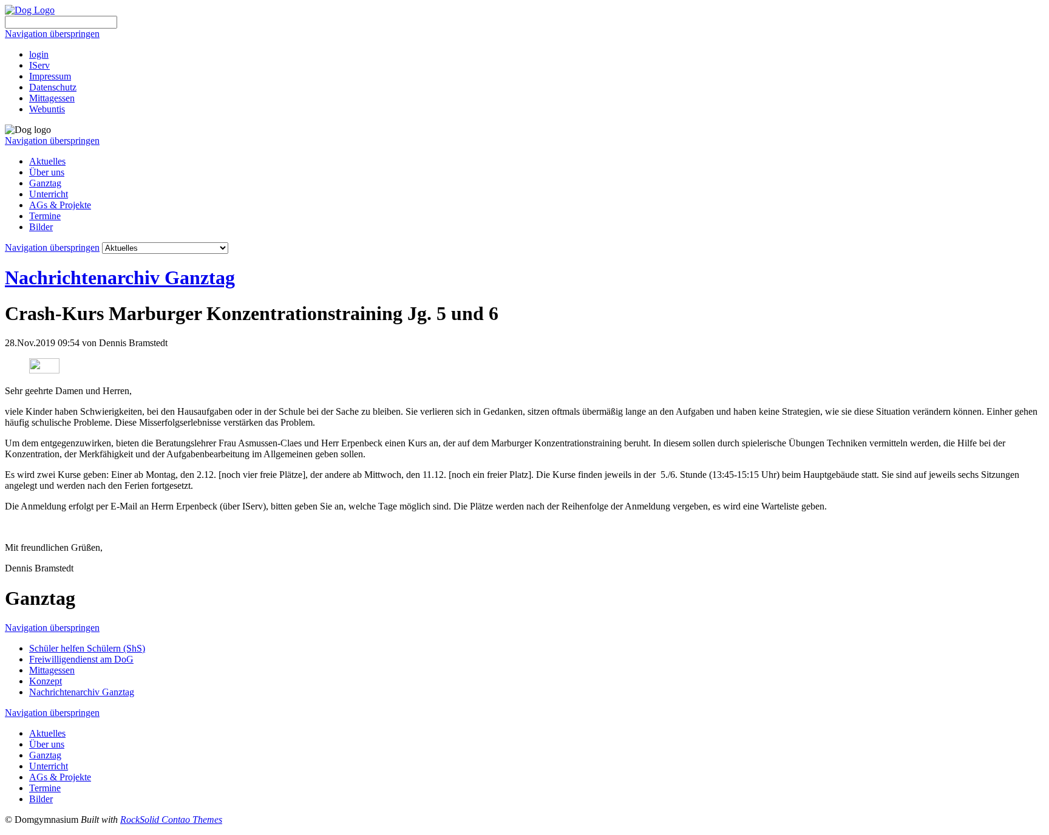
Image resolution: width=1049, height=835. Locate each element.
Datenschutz (52, 87)
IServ (39, 65)
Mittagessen (52, 98)
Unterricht (48, 194)
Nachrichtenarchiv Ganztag (120, 277)
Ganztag (45, 183)
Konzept (45, 681)
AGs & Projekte (60, 205)
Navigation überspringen (52, 34)
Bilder (41, 227)
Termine (45, 216)
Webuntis (47, 109)
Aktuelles (47, 161)
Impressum (50, 76)
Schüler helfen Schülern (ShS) (87, 648)
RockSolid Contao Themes (171, 819)
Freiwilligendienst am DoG (81, 659)
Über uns (46, 172)
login (39, 54)
